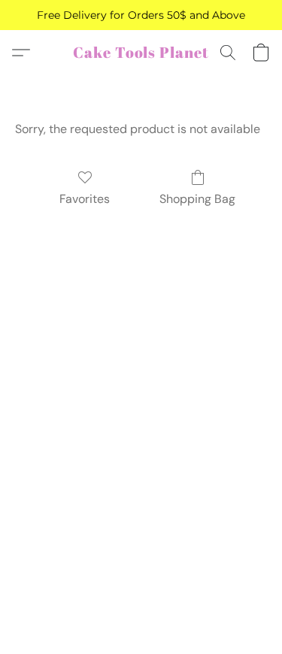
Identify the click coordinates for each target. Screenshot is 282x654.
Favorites (84, 199)
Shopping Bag (197, 199)
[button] (141, 52)
